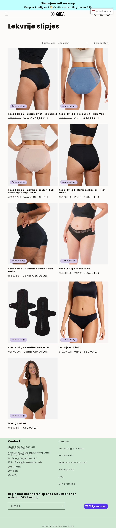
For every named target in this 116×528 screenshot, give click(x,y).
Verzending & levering (71, 448)
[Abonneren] (61, 506)
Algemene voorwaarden (73, 462)
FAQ (61, 476)
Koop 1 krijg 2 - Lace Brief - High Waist (82, 114)
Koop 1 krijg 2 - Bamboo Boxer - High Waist (30, 270)
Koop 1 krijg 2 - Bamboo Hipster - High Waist (82, 191)
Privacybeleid (66, 469)
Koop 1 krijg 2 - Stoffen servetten (29, 347)
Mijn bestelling (67, 483)
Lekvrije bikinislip (69, 347)
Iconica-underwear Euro (62, 526)
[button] (6, 14)
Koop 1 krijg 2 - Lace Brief (74, 268)
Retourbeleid (66, 455)
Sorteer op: (48, 43)
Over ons (64, 441)
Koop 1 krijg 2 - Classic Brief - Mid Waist (32, 114)
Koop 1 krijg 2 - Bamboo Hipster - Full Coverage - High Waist (31, 191)
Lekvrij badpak (17, 423)
